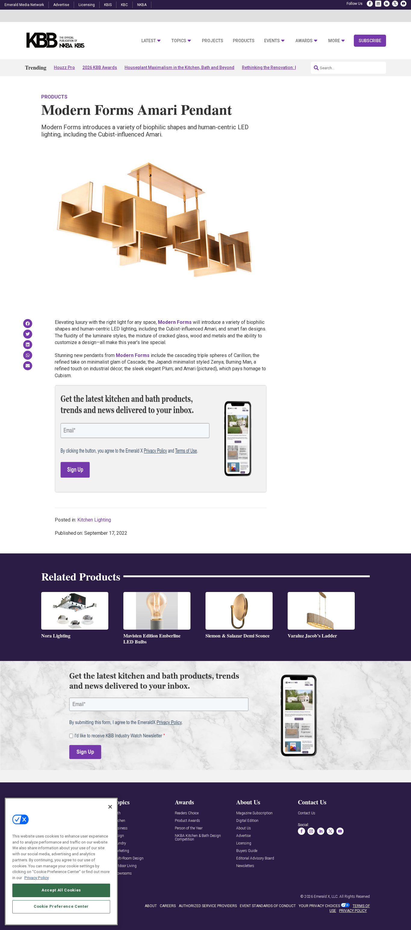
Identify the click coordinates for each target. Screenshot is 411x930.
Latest (148, 41)
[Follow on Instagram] (378, 4)
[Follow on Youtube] (403, 4)
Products (244, 41)
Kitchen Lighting (94, 520)
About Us (243, 828)
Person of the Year (188, 828)
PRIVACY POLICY (353, 911)
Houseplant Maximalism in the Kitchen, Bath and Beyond (179, 67)
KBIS (108, 5)
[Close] (110, 806)
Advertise (61, 5)
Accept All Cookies (61, 890)
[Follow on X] (395, 4)
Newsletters (245, 866)
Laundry (119, 843)
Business (120, 828)
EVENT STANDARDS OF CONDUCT (268, 906)
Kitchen (119, 821)
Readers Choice (187, 813)
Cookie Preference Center (61, 906)
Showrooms (122, 873)
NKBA (142, 5)
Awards (304, 41)
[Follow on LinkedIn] (387, 4)
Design (118, 836)
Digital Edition (247, 821)
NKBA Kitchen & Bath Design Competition (198, 837)
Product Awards (187, 821)
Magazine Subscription (254, 813)
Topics (179, 41)
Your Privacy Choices (319, 906)
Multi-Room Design (128, 858)
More (334, 41)
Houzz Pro (64, 67)
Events (272, 41)
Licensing (87, 5)
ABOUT (151, 906)
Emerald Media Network (24, 5)
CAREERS (168, 906)
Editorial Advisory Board (255, 858)
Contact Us (306, 813)
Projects (212, 41)
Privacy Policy (36, 877)
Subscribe (370, 40)
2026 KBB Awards (99, 67)
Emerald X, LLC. (326, 896)
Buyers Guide (246, 851)
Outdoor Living (125, 866)
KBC (124, 5)
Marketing (121, 851)
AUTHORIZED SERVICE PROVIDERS (208, 906)
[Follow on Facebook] (370, 4)
